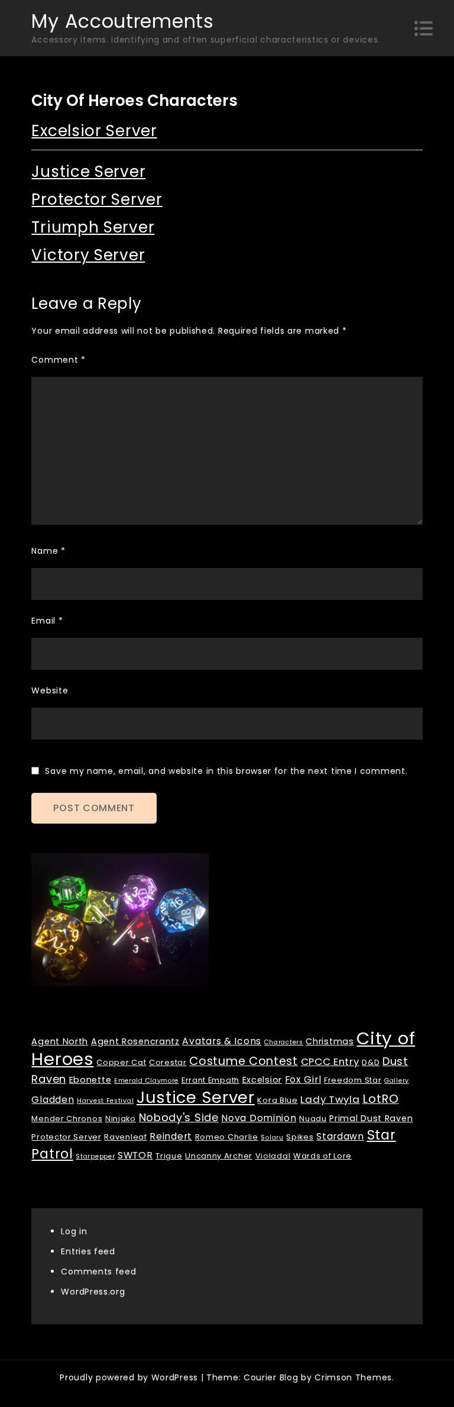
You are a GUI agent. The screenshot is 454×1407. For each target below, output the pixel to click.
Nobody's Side (179, 1117)
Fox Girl (303, 1079)
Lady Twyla (329, 1099)
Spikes (299, 1137)
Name (48, 551)
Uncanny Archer (218, 1155)
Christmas (330, 1041)
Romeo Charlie (226, 1137)
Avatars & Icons (221, 1041)
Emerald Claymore (146, 1080)
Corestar (168, 1062)
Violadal (273, 1155)
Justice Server (88, 171)
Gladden (52, 1099)
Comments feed (98, 1271)
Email (47, 621)
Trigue (168, 1155)
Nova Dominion (258, 1118)
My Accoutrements (122, 21)
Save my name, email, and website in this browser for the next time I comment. (226, 771)
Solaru (272, 1137)
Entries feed (88, 1251)
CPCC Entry (330, 1061)
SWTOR (135, 1155)
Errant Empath (210, 1080)
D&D (371, 1062)
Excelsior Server (94, 130)
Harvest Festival (105, 1100)
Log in (74, 1231)
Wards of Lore (322, 1155)
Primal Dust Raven (371, 1118)
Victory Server (88, 255)
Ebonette (90, 1080)
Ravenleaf (125, 1137)
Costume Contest (243, 1061)
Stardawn (340, 1136)
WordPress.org (93, 1292)
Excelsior (262, 1080)
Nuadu (313, 1118)
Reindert (171, 1136)
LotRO (380, 1098)
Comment (58, 360)
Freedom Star (352, 1080)
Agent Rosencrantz (135, 1041)
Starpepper (95, 1156)
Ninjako (120, 1118)
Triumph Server (92, 227)
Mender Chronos (66, 1118)
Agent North (59, 1041)
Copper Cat (121, 1062)
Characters (283, 1042)
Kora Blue (277, 1100)
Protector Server (96, 199)
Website (49, 690)
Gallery (396, 1080)
